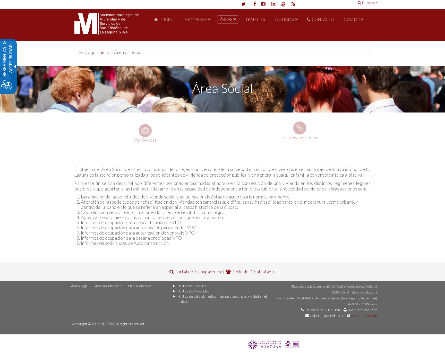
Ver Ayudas (145, 140)
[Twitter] (243, 4)
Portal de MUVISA (106, 25)
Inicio (103, 52)
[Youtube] (283, 4)
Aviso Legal (79, 286)
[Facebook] (253, 4)
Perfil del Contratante (253, 271)
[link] (275, 344)
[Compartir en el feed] (293, 4)
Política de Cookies (192, 286)
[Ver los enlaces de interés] (299, 127)
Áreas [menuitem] (226, 19)
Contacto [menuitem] (323, 19)
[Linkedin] (273, 4)
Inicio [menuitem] (166, 19)
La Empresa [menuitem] (194, 19)
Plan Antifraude (140, 286)
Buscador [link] (369, 3)
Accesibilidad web (108, 286)
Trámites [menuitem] (255, 19)
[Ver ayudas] (145, 129)
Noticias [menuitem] (284, 19)
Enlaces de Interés (299, 137)
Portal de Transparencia (198, 271)
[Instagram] (263, 4)
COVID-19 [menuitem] (353, 19)
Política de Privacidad (193, 291)
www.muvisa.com (363, 315)
